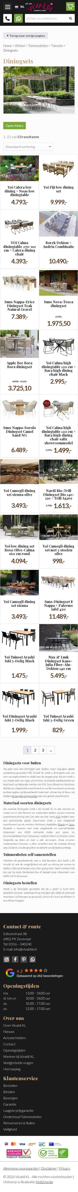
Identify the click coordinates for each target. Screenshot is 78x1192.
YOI (57, 816)
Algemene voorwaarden (21, 1168)
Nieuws (9, 1031)
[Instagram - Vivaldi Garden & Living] (6, 959)
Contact (9, 1044)
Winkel (20, 46)
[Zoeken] (70, 18)
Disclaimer (49, 1168)
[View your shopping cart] (70, 6)
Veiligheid (10, 1129)
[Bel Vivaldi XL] (7, 18)
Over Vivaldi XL (14, 1025)
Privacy (64, 1168)
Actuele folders (14, 1038)
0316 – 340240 (20, 944)
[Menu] (7, 6)
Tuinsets (57, 46)
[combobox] (14, 7)
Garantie (9, 1104)
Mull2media (44, 1182)
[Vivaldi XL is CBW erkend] (53, 1152)
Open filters (14, 125)
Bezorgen (10, 1098)
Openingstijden (14, 1050)
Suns (71, 824)
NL (20, 7)
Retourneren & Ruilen (19, 1123)
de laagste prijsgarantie (24, 796)
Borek (61, 824)
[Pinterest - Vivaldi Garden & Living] (23, 959)
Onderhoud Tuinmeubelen (22, 1117)
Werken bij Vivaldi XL (18, 1056)
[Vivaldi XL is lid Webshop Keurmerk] (18, 1152)
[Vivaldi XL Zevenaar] (39, 6)
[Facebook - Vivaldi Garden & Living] (14, 959)
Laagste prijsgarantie (18, 1110)
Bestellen (10, 1085)
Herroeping (11, 1069)
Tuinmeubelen (38, 46)
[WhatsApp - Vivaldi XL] (32, 959)
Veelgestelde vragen (18, 1063)
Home (7, 46)
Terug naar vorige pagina (27, 35)
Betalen (9, 1092)
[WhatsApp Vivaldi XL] (18, 18)
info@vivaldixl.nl (25, 949)
